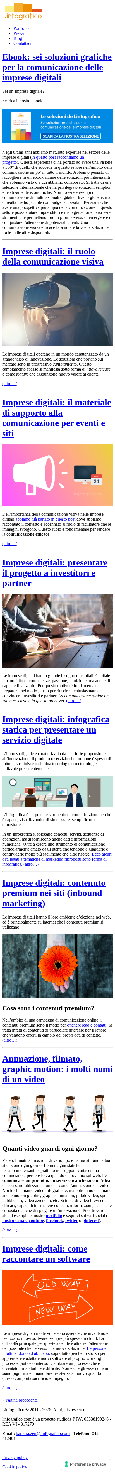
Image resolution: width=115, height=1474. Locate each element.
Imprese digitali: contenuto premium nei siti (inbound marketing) (54, 893)
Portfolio (21, 28)
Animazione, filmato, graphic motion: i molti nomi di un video (57, 1069)
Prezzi (18, 33)
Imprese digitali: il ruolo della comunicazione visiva (53, 256)
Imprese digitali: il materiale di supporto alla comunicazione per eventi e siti (56, 417)
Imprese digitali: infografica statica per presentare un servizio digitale (55, 729)
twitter (71, 1220)
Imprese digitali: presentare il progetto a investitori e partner (54, 572)
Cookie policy (14, 1467)
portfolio (54, 1215)
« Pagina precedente (20, 1400)
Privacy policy (15, 1457)
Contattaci (22, 43)
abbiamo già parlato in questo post (45, 519)
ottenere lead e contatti (86, 1025)
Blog (17, 38)
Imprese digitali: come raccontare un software (46, 1253)
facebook (54, 1220)
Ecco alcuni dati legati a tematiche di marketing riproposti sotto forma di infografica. (57, 859)
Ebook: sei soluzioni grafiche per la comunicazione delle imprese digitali (57, 67)
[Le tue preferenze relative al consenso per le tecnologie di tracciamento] (86, 1464)
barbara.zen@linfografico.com (43, 1433)
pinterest (90, 1220)
